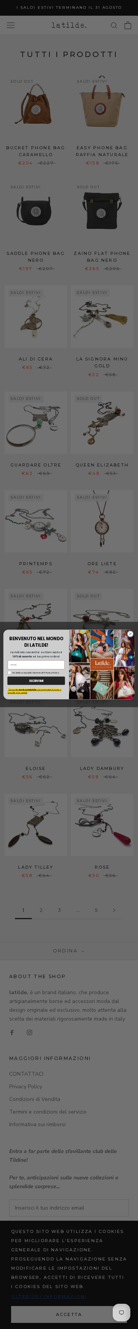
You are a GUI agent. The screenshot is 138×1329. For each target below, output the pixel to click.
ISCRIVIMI (36, 680)
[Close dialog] (130, 634)
